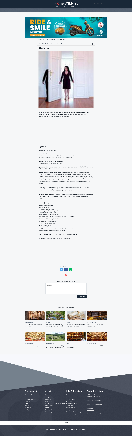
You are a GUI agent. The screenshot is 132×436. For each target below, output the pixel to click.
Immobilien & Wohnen (81, 10)
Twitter (61, 269)
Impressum (90, 408)
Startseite (41, 39)
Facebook (66, 269)
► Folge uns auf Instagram (94, 404)
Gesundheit (63, 10)
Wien (27, 10)
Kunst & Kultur (34, 10)
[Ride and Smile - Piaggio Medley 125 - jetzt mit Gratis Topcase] (66, 27)
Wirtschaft (93, 10)
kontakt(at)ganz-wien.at (93, 396)
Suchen (106, 3)
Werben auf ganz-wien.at (94, 414)
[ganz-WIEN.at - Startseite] (66, 4)
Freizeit (55, 10)
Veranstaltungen (46, 10)
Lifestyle (70, 10)
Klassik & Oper (61, 39)
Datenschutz (90, 410)
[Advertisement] (66, 130)
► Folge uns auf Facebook (94, 400)
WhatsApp (70, 269)
